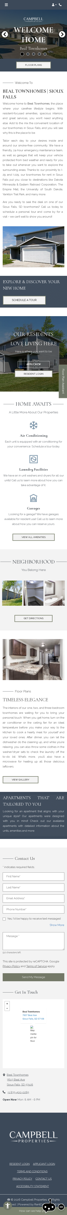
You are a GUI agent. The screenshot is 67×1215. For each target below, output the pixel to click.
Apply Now (37, 364)
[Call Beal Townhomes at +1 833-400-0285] (60, 4)
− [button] (7, 1008)
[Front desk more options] (61, 1207)
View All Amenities (34, 537)
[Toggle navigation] (6, 4)
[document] (33, 1033)
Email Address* (15, 898)
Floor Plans (33, 64)
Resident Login (38, 373)
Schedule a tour (24, 300)
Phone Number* (16, 909)
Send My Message (33, 977)
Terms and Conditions (32, 1171)
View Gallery (20, 779)
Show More (57, 925)
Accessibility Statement (32, 1186)
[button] (54, 4)
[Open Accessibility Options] (8, 1206)
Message (12, 936)
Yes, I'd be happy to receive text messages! (34, 918)
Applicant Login (44, 1163)
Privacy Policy (11, 966)
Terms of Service (36, 966)
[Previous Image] (5, 34)
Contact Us (44, 1178)
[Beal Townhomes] (33, 1034)
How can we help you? (33, 1211)
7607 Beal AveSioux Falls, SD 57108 (33, 1017)
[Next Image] (62, 34)
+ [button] (7, 1003)
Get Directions (33, 618)
